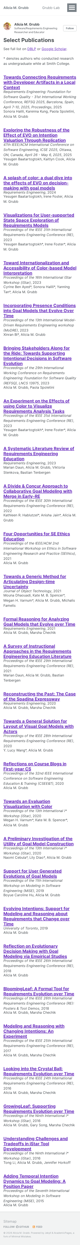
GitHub (24, 1226)
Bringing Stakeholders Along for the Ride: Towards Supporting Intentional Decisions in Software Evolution (37, 356)
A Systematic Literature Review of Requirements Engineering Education (38, 453)
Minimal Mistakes (21, 1236)
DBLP (31, 49)
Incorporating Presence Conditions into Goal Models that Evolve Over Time (39, 310)
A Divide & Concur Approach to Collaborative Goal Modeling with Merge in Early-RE (37, 491)
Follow (70, 28)
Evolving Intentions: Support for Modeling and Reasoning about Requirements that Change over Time (36, 916)
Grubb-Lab (51, 8)
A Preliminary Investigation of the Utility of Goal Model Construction (38, 841)
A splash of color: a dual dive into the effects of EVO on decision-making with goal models (37, 183)
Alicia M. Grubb (16, 8)
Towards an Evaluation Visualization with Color (27, 804)
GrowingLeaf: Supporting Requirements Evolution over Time (38, 1109)
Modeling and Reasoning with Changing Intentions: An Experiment (33, 1031)
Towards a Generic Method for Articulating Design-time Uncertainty (34, 581)
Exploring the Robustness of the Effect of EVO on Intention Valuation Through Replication (36, 135)
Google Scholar (54, 49)
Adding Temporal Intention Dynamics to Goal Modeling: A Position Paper (34, 1181)
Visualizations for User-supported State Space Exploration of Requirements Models (38, 220)
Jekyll (48, 1232)
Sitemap (10, 1221)
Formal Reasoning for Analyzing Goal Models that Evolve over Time (39, 622)
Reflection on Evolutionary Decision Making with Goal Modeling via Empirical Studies (35, 951)
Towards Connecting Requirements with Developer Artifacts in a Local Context (39, 82)
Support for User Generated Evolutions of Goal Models (32, 874)
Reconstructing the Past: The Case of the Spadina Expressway (39, 696)
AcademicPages (63, 1232)
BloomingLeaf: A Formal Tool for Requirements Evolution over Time (38, 991)
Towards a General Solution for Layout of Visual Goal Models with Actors (38, 726)
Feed (38, 1226)
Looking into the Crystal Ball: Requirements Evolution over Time (38, 1071)
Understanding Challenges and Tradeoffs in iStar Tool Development (35, 1143)
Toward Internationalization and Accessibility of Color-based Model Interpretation (39, 268)
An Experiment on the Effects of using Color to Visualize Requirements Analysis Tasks (36, 406)
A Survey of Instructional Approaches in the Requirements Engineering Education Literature (37, 651)
